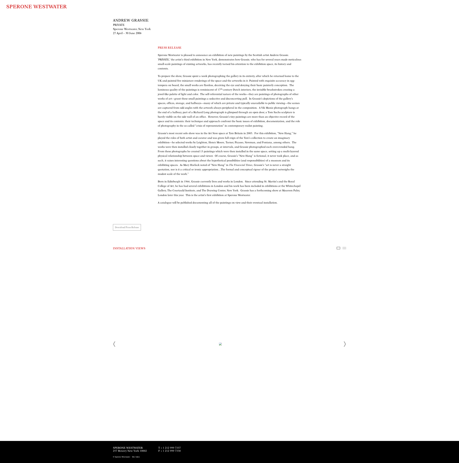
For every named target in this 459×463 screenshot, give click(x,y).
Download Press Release (127, 227)
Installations (338, 248)
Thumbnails (344, 248)
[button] (114, 344)
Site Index (136, 457)
